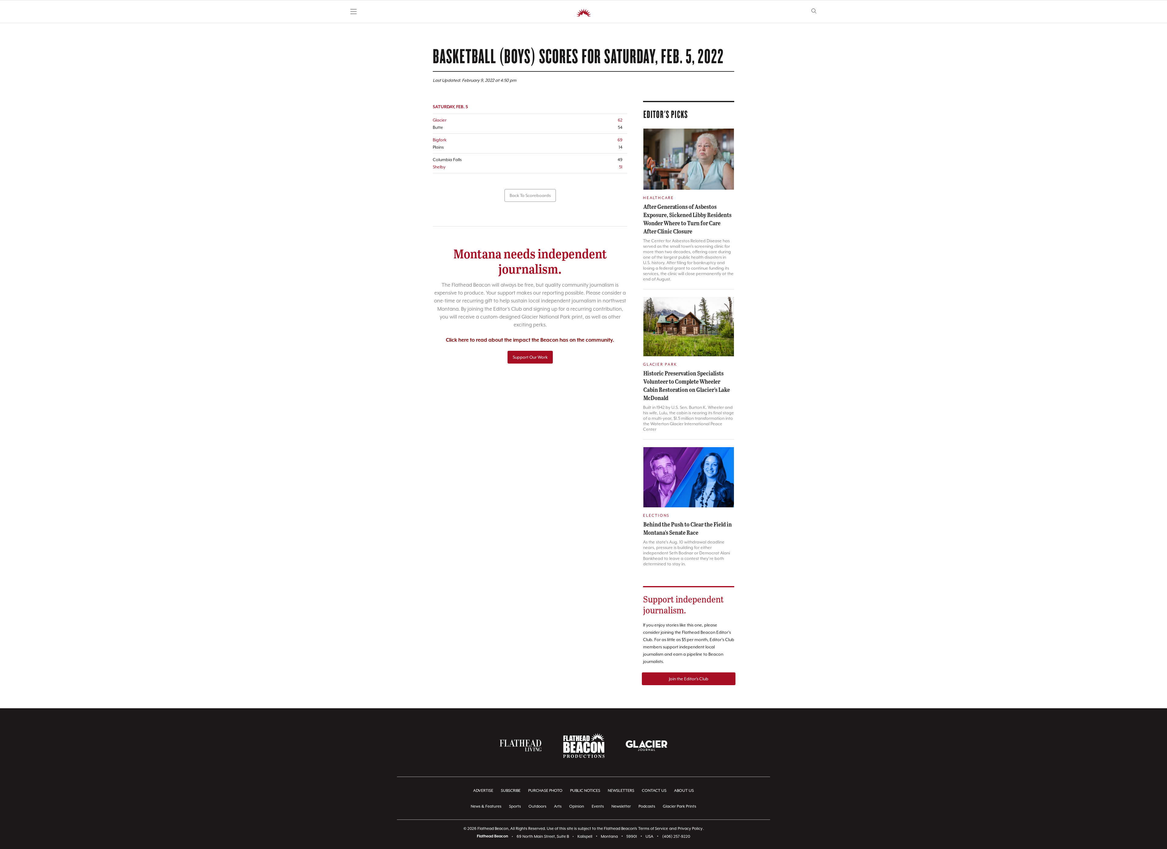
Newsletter (621, 806)
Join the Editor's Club (688, 678)
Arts (558, 806)
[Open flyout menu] (354, 11)
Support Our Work (530, 357)
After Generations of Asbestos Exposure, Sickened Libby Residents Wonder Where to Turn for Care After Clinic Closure (687, 218)
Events (598, 806)
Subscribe (511, 790)
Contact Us (654, 790)
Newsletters (621, 790)
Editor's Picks (665, 114)
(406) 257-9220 (676, 836)
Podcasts (647, 806)
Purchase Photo (545, 790)
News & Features (486, 806)
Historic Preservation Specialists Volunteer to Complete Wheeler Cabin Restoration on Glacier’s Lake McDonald (686, 385)
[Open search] (814, 11)
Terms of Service (653, 828)
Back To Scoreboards (530, 195)
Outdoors (537, 806)
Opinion (576, 806)
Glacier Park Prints (679, 806)
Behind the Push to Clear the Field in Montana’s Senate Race (687, 528)
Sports (515, 806)
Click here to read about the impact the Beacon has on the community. (530, 340)
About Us (684, 790)
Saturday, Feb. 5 (450, 107)
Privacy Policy (690, 828)
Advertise (483, 790)
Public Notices (585, 790)
